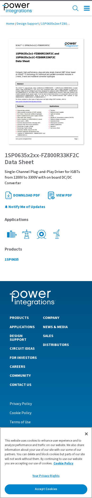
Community (20, 375)
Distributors (56, 344)
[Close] (86, 434)
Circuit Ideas (22, 348)
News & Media (55, 326)
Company (51, 317)
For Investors (23, 357)
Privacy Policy (21, 403)
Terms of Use (20, 422)
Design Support (28, 23)
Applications (22, 326)
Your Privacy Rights (46, 476)
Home (10, 23)
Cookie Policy (20, 413)
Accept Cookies (46, 489)
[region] (46, 462)
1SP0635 (12, 259)
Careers (17, 366)
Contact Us (20, 384)
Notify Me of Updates (26, 206)
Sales (48, 335)
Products (19, 317)
